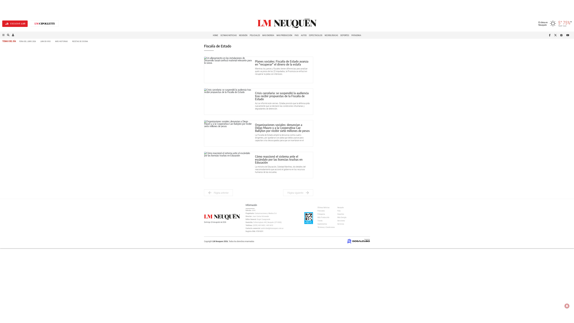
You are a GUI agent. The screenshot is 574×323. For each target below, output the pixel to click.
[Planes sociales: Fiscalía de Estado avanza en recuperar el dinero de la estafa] (228, 70)
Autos (304, 35)
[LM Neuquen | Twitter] (556, 35)
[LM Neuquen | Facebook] (550, 35)
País (297, 35)
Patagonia (356, 35)
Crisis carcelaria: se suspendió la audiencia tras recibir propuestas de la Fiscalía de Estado (282, 96)
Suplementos (322, 224)
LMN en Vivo (45, 41)
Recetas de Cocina (80, 41)
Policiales (255, 35)
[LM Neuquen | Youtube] (568, 35)
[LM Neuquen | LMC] (45, 23)
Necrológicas (331, 35)
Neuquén (243, 35)
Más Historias (61, 41)
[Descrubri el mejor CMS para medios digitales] (359, 242)
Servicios (340, 224)
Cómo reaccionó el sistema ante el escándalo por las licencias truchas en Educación (279, 159)
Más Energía (268, 35)
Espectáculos (315, 35)
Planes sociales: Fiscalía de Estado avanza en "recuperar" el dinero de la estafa (281, 62)
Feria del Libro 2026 (27, 41)
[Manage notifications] (567, 306)
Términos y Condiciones (325, 227)
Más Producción (284, 35)
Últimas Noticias (228, 35)
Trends (319, 221)
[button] (3, 35)
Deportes (344, 35)
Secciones (341, 221)
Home (215, 35)
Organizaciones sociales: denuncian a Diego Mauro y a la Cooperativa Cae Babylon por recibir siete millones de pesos (282, 127)
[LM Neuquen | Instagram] (562, 35)
